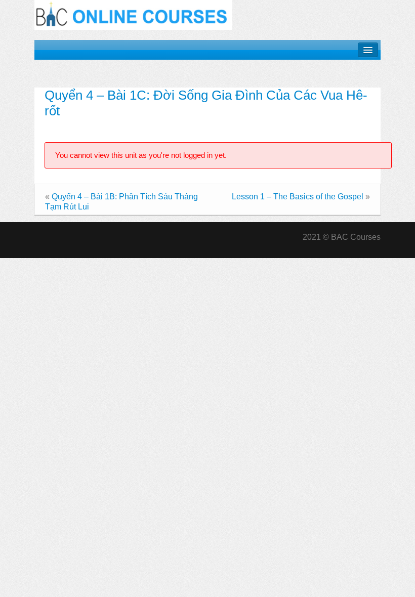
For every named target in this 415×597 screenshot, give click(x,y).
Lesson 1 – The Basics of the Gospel (297, 196)
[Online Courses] (133, 14)
